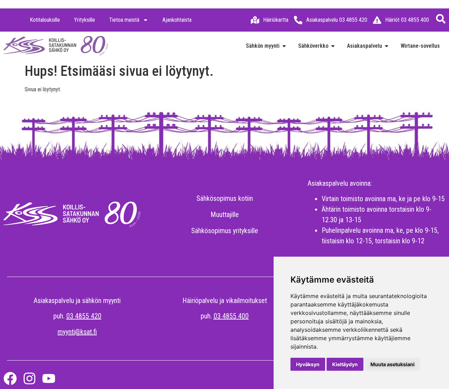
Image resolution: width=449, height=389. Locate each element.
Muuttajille (224, 214)
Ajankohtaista (177, 20)
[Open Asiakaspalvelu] (386, 46)
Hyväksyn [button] (308, 364)
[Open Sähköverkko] (333, 46)
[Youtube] (48, 378)
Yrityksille (84, 20)
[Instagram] (29, 378)
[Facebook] (10, 378)
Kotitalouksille (45, 20)
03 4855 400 (231, 316)
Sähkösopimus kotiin (224, 198)
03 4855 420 (83, 316)
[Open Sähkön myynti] (284, 46)
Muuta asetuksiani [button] (392, 364)
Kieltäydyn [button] (345, 364)
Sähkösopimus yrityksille (224, 230)
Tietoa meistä (124, 20)
